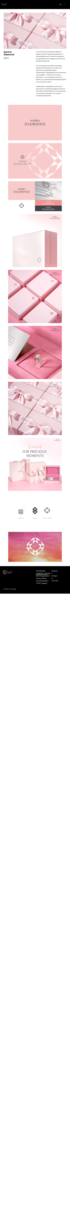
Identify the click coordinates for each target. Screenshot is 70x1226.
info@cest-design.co (42, 574)
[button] (10, 573)
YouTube (54, 581)
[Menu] (66, 4)
